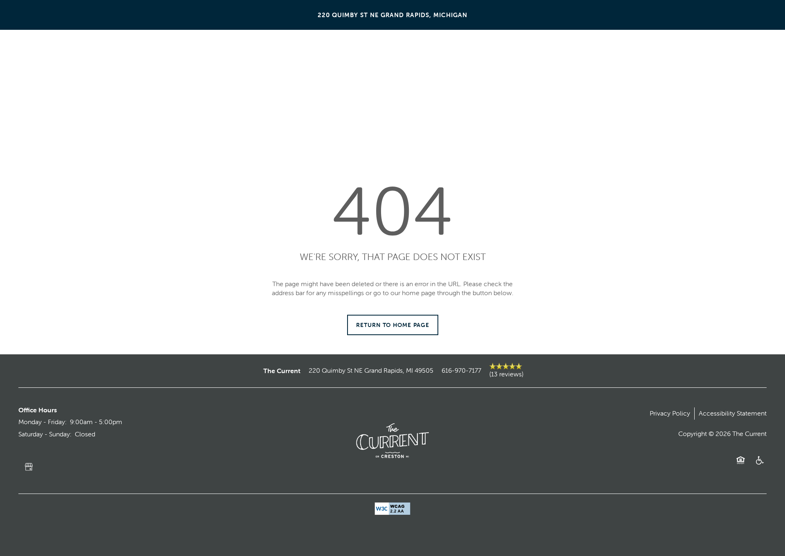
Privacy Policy (670, 413)
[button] (729, 44)
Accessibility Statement (733, 413)
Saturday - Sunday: (45, 434)
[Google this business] (28, 467)
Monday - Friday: (42, 422)
